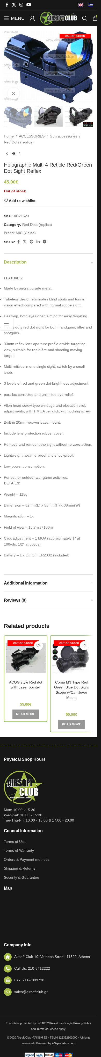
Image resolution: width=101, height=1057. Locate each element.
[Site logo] (58, 18)
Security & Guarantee (21, 877)
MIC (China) (26, 233)
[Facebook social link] (7, 5)
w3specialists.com (63, 1043)
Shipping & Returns (19, 868)
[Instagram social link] (21, 5)
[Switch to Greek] (89, 5)
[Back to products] (13, 153)
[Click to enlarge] (13, 93)
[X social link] (14, 5)
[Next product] (19, 153)
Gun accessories (63, 136)
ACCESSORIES (32, 136)
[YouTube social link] (29, 5)
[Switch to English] (81, 5)
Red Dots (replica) (19, 142)
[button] (9, 67)
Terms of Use (15, 841)
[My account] (32, 18)
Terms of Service (47, 1028)
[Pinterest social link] (31, 241)
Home (9, 136)
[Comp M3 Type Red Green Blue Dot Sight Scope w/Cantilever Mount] (72, 658)
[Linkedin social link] (38, 241)
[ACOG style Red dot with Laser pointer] (26, 658)
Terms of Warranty (19, 850)
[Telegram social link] (44, 241)
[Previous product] (7, 153)
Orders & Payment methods (26, 859)
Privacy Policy (82, 1023)
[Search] (85, 18)
